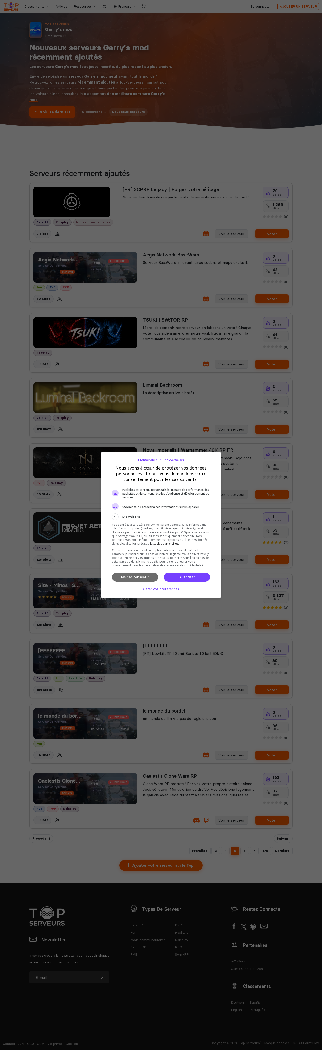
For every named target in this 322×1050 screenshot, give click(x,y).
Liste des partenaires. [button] (164, 544)
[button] (161, 516)
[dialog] (161, 525)
